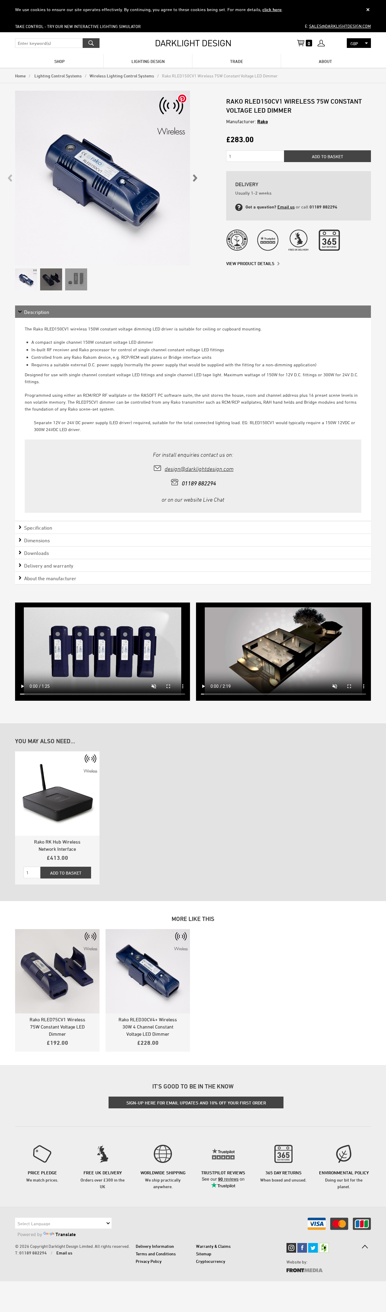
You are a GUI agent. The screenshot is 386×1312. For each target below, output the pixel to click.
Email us (286, 206)
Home (20, 75)
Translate (65, 1234)
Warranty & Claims (213, 1246)
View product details (250, 263)
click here (272, 9)
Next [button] (195, 178)
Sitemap (203, 1253)
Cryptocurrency (210, 1261)
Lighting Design (148, 61)
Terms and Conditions (156, 1253)
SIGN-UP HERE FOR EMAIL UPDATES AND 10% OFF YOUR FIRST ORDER (196, 1102)
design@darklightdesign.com (199, 469)
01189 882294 (33, 1252)
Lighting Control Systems (57, 75)
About (325, 61)
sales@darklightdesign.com (340, 26)
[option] (102, 178)
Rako (262, 121)
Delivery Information (155, 1246)
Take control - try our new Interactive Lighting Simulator (78, 26)
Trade (236, 61)
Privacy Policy (149, 1261)
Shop (59, 61)
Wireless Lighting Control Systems (122, 75)
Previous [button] (10, 178)
